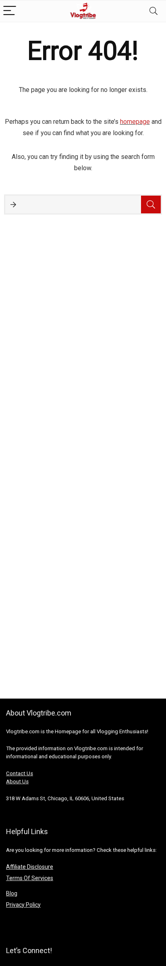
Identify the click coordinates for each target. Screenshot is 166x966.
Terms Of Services (29, 878)
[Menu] (9, 11)
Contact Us (19, 773)
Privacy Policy (23, 904)
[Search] (153, 11)
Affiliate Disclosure (29, 867)
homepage (135, 121)
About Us (17, 781)
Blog (11, 893)
